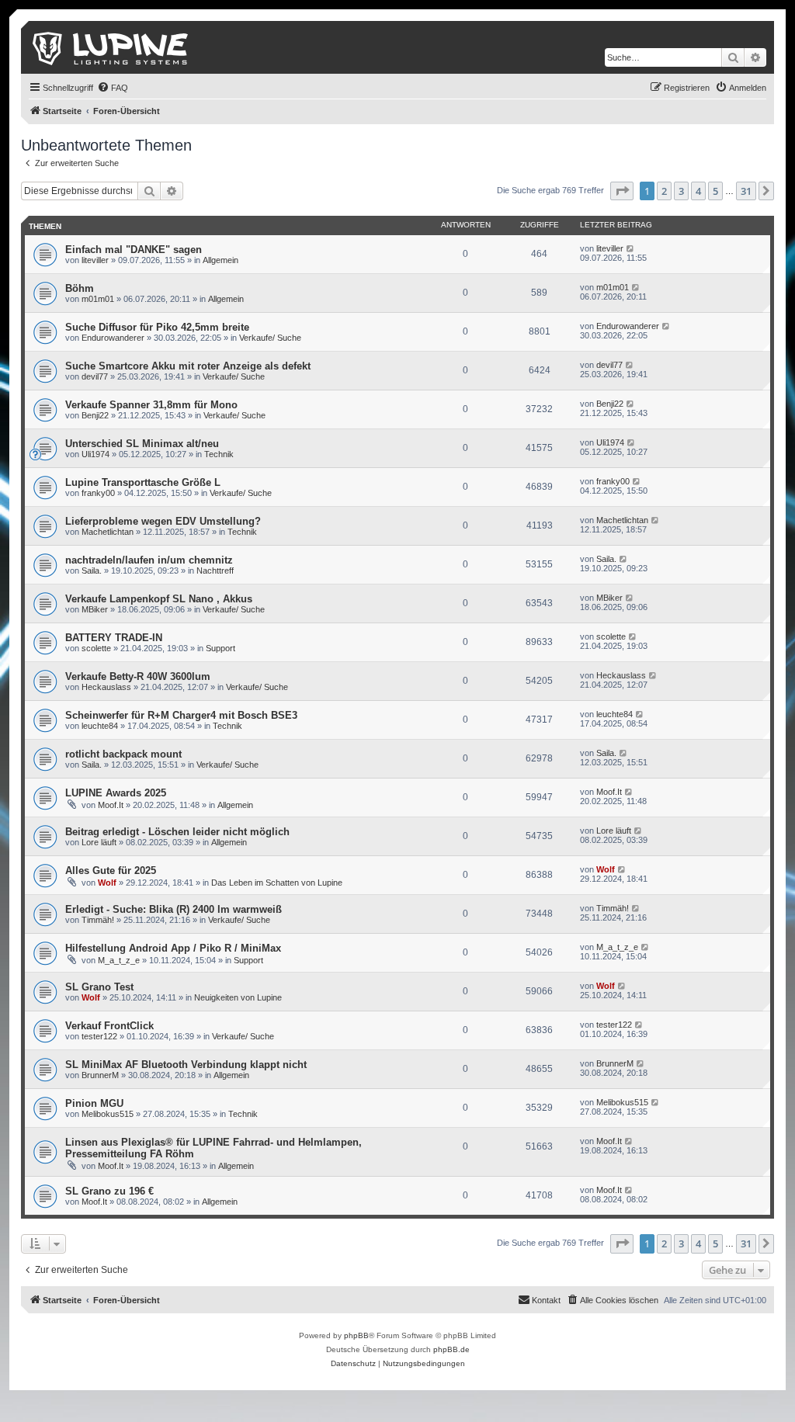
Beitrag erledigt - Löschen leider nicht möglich (177, 832)
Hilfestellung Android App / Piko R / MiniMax (173, 948)
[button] (622, 191)
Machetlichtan (108, 531)
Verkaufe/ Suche (270, 337)
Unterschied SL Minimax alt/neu (142, 443)
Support (220, 648)
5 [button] (715, 191)
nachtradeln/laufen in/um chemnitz (149, 560)
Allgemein (220, 260)
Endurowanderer (113, 337)
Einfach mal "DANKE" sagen (133, 249)
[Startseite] (111, 47)
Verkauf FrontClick (109, 1026)
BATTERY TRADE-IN (113, 637)
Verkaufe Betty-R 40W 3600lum (137, 676)
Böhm (79, 288)
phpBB (356, 1335)
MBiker (95, 609)
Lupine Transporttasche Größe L (142, 482)
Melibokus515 (108, 1114)
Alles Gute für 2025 (110, 870)
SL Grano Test (99, 987)
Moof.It (110, 805)
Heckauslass (106, 687)
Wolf (107, 882)
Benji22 (95, 415)
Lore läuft (99, 842)
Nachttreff (215, 570)
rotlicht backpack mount (123, 754)
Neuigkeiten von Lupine (238, 997)
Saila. (92, 570)
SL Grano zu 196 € (109, 1191)
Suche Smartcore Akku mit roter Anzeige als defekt (188, 366)
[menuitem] (112, 87)
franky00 (98, 493)
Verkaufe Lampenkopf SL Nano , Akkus (158, 599)
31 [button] (746, 191)
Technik (219, 454)
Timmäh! (98, 919)
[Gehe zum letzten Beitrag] (631, 248)
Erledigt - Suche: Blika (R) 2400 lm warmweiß (173, 909)
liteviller (95, 260)
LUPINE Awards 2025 (115, 793)
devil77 (95, 376)
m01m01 (98, 298)
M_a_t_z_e (119, 960)
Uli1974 (95, 454)
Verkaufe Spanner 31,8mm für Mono (151, 405)
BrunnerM (100, 1075)
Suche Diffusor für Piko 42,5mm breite (157, 327)
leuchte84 (100, 725)
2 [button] (664, 191)
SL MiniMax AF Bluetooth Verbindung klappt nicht (186, 1064)
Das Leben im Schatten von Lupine (276, 882)
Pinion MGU (94, 1103)
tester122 (99, 1036)
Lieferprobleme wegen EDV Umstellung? (163, 521)
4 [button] (698, 191)
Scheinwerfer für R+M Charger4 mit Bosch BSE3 (181, 715)
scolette (96, 648)
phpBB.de (451, 1349)
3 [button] (681, 191)
